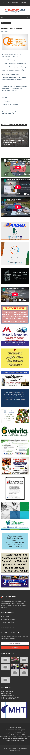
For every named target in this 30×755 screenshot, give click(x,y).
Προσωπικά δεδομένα (9, 619)
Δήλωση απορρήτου (8, 622)
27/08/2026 (6, 144)
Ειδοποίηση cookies (8, 628)
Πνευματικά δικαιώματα (10, 625)
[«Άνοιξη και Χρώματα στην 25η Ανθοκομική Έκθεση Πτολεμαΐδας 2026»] (15, 659)
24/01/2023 (4, 31)
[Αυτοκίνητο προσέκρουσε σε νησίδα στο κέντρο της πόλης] (5, 667)
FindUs (18, 750)
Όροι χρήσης (6, 616)
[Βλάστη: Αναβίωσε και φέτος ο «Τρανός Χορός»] (5, 660)
